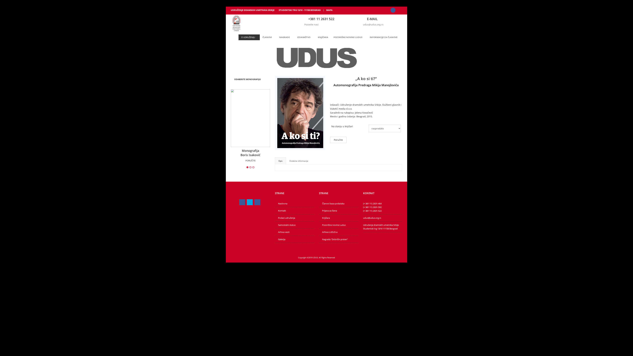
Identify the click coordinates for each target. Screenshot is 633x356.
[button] (247, 79)
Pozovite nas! (311, 24)
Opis (280, 161)
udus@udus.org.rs (373, 24)
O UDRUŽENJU (248, 37)
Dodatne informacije (298, 161)
